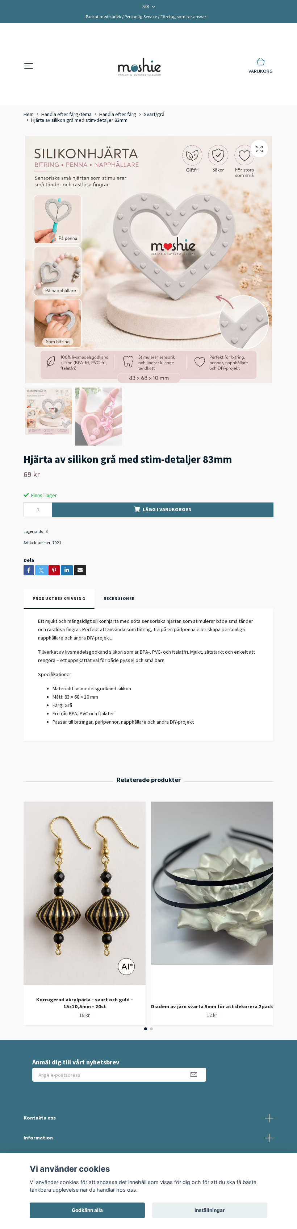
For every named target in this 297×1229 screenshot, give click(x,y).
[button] (145, 1028)
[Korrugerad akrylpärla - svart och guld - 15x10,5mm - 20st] (85, 896)
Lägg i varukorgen (167, 509)
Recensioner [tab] (119, 598)
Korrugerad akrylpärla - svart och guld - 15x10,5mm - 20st (84, 1003)
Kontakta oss (40, 1117)
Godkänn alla (87, 1210)
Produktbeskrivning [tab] (59, 598)
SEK (146, 6)
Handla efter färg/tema (66, 114)
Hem (29, 114)
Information (38, 1137)
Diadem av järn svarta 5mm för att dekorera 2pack (212, 1006)
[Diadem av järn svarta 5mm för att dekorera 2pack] (212, 899)
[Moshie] (139, 66)
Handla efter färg (117, 114)
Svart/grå (154, 114)
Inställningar (209, 1210)
